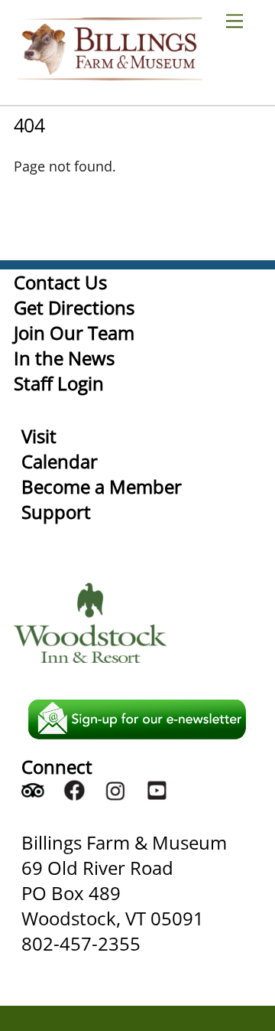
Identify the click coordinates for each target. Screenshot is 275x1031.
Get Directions (74, 307)
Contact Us (60, 282)
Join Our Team (74, 332)
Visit (39, 436)
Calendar (59, 461)
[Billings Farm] (109, 73)
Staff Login (59, 383)
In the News (64, 357)
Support (56, 511)
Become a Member (101, 486)
